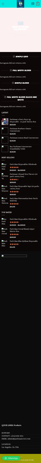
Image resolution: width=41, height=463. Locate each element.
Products (17, 425)
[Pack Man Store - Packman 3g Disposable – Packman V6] (20, 4)
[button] (11, 458)
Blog (20, 457)
